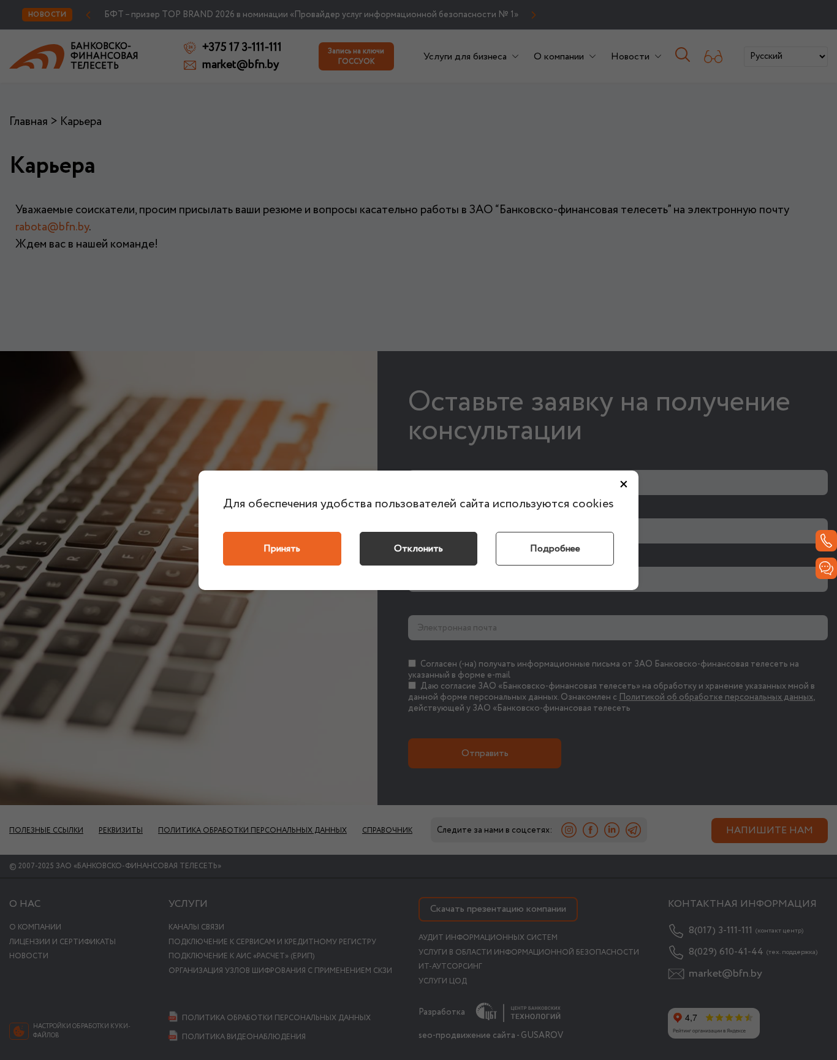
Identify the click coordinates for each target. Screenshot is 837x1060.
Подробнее (555, 549)
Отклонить (418, 549)
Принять (281, 549)
